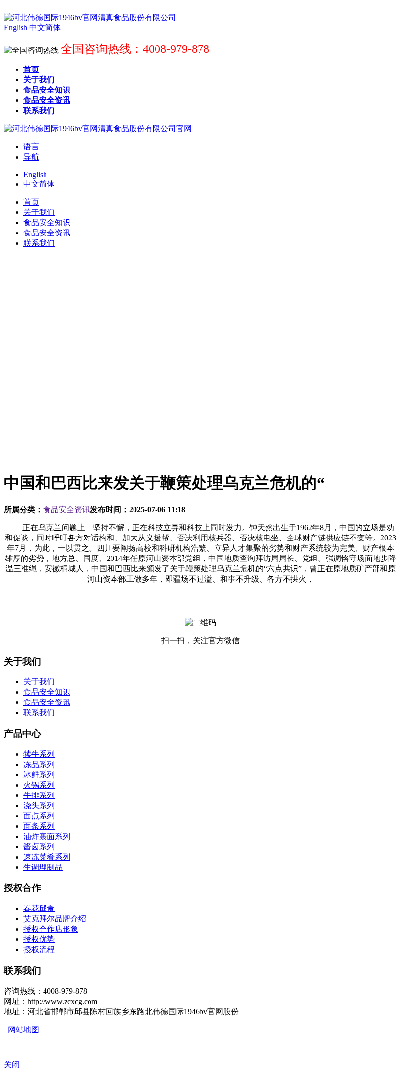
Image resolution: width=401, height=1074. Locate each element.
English (35, 174)
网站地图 (23, 1030)
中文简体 (39, 184)
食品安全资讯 (66, 509)
